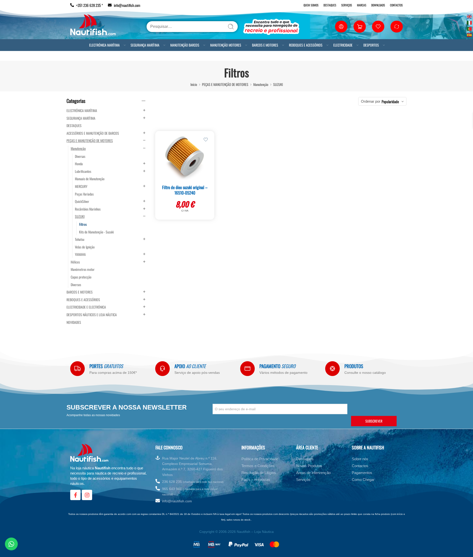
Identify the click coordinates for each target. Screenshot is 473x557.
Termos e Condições (258, 466)
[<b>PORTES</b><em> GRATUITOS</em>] (77, 368)
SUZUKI (278, 84)
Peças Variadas (84, 194)
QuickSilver (82, 201)
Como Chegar (363, 479)
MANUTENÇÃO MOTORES (225, 45)
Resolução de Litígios (258, 473)
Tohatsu (79, 239)
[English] (469, 16)
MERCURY (81, 186)
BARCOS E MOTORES (265, 45)
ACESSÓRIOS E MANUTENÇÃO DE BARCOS (93, 133)
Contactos (396, 5)
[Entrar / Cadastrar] (341, 26)
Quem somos (311, 5)
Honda (79, 163)
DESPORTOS (371, 45)
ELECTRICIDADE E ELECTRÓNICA (86, 307)
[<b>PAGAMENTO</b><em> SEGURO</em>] (247, 368)
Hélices (75, 262)
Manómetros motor (83, 269)
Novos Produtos (309, 466)
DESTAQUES (74, 125)
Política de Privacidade (259, 459)
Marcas (361, 5)
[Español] (469, 35)
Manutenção (260, 84)
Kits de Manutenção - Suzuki (96, 231)
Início (193, 84)
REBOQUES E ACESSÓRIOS (305, 45)
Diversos (76, 284)
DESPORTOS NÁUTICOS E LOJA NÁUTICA (92, 314)
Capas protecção (81, 277)
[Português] (469, 28)
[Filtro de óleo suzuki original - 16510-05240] (185, 156)
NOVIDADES (74, 322)
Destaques (329, 5)
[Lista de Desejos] (205, 139)
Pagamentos (362, 473)
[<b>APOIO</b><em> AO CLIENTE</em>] (162, 368)
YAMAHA (80, 254)
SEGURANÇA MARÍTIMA (145, 45)
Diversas (80, 156)
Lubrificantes (83, 171)
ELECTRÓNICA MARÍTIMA (104, 45)
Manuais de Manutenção (89, 178)
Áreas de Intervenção (313, 473)
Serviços (346, 5)
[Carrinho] (359, 26)
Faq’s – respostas (255, 479)
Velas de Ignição (85, 247)
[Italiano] (469, 22)
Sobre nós (360, 459)
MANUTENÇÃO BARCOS (184, 45)
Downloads (378, 5)
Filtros (83, 224)
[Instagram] (87, 495)
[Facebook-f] (75, 495)
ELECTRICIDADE (343, 45)
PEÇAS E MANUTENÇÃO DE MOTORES (225, 84)
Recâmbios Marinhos (88, 209)
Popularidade (390, 101)
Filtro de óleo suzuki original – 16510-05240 (185, 190)
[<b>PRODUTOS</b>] (332, 368)
